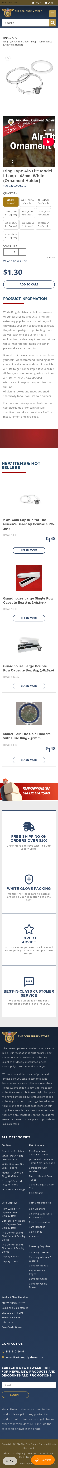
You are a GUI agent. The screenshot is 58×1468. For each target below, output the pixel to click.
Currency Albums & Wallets (40, 1258)
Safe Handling (37, 1226)
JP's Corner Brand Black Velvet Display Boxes (14, 1236)
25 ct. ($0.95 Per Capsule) (27, 213)
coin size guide (12, 407)
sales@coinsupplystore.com (24, 1357)
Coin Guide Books (12, 1327)
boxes (20, 391)
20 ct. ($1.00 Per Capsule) (11, 213)
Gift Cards (8, 1322)
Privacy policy (27, 1463)
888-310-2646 (15, 1351)
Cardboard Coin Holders (38, 1169)
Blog (21, 1456)
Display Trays (10, 1261)
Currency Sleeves (39, 1252)
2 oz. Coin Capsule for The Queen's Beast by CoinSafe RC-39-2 (28, 524)
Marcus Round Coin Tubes (40, 1177)
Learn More (29, 550)
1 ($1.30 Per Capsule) (11, 202)
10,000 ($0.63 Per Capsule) (11, 236)
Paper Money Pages (37, 1272)
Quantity (10, 245)
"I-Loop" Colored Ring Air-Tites (12, 1182)
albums (11, 391)
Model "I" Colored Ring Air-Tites (12, 1174)
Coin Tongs (35, 1231)
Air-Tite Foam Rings (13, 1189)
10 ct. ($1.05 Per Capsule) (43, 202)
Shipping (20, 1453)
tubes (33, 391)
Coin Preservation (39, 1222)
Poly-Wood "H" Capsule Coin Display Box (11, 1212)
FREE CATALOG (11, 1317)
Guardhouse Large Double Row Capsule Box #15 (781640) (28, 668)
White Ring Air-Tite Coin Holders (13, 1166)
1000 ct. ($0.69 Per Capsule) (27, 225)
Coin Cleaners (37, 1208)
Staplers (34, 1236)
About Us (9, 1453)
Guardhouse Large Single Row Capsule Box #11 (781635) (28, 600)
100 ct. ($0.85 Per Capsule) (44, 213)
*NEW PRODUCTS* (13, 1303)
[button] (52, 13)
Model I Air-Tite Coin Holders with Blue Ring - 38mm (26, 736)
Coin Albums (36, 1192)
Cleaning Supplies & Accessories (40, 1215)
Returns (32, 1453)
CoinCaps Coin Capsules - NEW (38, 1152)
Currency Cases (38, 1278)
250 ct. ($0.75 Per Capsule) (11, 225)
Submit (15, 1394)
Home (6, 37)
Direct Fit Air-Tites (13, 1151)
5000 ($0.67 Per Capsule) (43, 225)
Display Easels (10, 1256)
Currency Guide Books (38, 1285)
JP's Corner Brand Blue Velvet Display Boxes (13, 1248)
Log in (38, 3)
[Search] (52, 22)
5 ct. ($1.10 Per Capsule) (27, 202)
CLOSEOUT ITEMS (13, 1312)
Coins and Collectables (15, 1307)
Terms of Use (46, 1453)
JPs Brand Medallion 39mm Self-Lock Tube (42, 1161)
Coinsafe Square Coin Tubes (41, 1186)
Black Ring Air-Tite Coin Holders (13, 1157)
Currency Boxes (38, 1265)
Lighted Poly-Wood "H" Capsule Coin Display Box (13, 1224)
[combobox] (29, 22)
